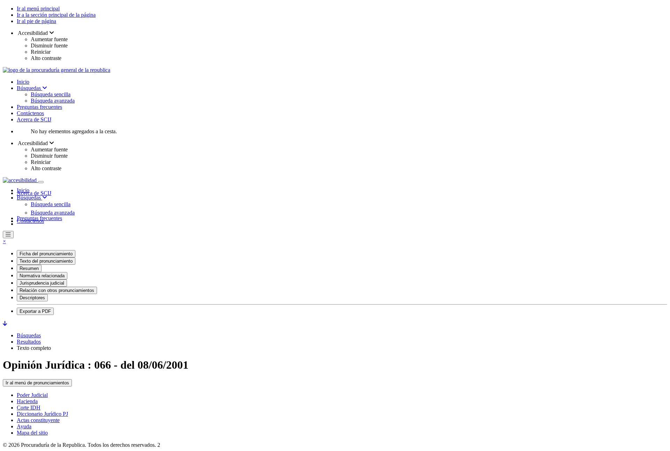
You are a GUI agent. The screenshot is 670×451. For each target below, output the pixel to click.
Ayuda (24, 426)
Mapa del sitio (32, 433)
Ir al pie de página (36, 21)
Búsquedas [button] (29, 198)
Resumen (29, 268)
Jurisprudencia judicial (42, 283)
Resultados (29, 342)
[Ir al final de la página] (5, 323)
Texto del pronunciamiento (46, 261)
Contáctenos (30, 113)
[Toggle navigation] (41, 182)
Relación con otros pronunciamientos (57, 290)
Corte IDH (28, 408)
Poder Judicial (32, 395)
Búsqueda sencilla (50, 94)
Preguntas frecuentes (39, 107)
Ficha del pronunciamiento (46, 253)
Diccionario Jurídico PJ (42, 414)
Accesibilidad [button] (33, 33)
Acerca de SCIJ (34, 119)
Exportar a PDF (35, 311)
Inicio (23, 82)
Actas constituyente (38, 420)
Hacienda (27, 401)
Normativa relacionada (42, 275)
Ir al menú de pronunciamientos (37, 382)
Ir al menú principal (38, 9)
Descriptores (32, 297)
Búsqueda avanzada (53, 101)
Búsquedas (29, 88)
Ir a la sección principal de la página (56, 15)
